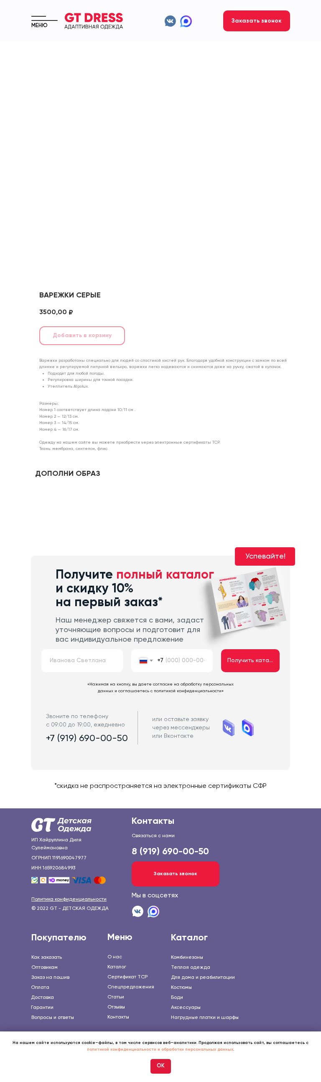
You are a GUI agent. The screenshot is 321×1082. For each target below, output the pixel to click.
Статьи (115, 997)
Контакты (118, 1017)
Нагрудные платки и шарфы (205, 1017)
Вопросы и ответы (52, 1017)
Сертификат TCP (127, 977)
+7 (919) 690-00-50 (87, 738)
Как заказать (46, 957)
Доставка (42, 997)
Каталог (116, 967)
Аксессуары (186, 1007)
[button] (256, 20)
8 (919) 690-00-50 (170, 851)
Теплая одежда (190, 967)
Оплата (40, 987)
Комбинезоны (187, 957)
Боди (177, 997)
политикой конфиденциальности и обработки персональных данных (160, 1049)
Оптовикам (44, 967)
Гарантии (42, 1007)
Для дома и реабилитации (203, 977)
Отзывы (116, 1007)
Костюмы (181, 987)
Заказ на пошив (50, 977)
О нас (114, 957)
